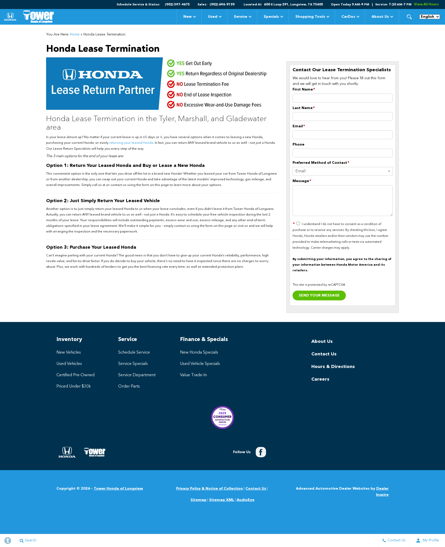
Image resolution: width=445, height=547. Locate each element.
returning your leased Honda (131, 143)
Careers (320, 379)
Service (240, 17)
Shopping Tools (310, 17)
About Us (380, 17)
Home (75, 34)
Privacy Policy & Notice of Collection (209, 488)
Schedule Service (134, 353)
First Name (304, 89)
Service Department (137, 375)
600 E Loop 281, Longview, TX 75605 (293, 4)
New (187, 17)
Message (302, 181)
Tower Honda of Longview (118, 488)
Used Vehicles (69, 364)
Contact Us (324, 354)
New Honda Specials (199, 353)
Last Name (304, 108)
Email (299, 126)
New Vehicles (68, 353)
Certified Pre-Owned (75, 375)
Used (212, 17)
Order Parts (129, 386)
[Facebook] (261, 452)
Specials (271, 17)
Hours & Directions (333, 366)
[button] (409, 16)
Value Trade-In (193, 375)
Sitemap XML (221, 500)
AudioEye (245, 500)
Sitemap (199, 500)
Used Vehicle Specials (200, 364)
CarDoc (348, 17)
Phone (298, 144)
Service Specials (133, 364)
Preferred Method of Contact (321, 163)
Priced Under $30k (73, 386)
